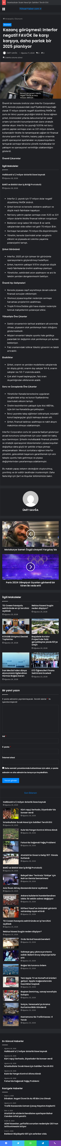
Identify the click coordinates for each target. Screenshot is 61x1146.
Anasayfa (9, 19)
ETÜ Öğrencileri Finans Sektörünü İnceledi (43, 672)
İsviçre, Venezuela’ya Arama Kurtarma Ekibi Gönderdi (35, 1006)
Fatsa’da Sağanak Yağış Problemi (38, 842)
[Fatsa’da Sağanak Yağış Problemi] (11, 846)
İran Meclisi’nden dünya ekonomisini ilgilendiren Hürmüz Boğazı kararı (14, 673)
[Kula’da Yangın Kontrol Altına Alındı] (11, 833)
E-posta (6, 747)
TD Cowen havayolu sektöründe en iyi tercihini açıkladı (15, 608)
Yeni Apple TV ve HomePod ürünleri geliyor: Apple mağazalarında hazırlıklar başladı (38, 981)
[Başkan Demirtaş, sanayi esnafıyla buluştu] (11, 995)
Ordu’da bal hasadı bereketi (35, 939)
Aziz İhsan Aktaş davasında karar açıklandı (25, 888)
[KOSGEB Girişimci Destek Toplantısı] (15, 626)
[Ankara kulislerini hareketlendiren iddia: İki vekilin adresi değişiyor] (11, 899)
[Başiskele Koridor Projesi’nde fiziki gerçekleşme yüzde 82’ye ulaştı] (45, 626)
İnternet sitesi (8, 757)
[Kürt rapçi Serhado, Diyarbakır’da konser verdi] (11, 813)
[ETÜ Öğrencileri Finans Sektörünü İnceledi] (45, 660)
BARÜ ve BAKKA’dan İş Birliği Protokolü (21, 184)
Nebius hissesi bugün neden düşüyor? (42, 607)
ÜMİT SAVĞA (12, 53)
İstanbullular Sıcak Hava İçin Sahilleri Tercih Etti (27, 2)
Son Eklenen (30, 792)
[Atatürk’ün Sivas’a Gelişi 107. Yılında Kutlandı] (11, 859)
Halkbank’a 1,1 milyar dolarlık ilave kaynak (23, 174)
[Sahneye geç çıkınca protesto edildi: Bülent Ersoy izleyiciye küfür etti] (11, 955)
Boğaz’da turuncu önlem (33, 965)
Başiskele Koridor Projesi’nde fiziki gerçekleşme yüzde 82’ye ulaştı (45, 640)
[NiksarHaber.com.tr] (30, 8)
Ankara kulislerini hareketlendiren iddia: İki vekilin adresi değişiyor (38, 897)
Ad (4, 736)
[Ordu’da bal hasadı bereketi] (11, 943)
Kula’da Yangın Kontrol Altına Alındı (39, 829)
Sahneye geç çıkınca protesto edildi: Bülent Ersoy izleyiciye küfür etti (38, 954)
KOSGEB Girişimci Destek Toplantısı (15, 638)
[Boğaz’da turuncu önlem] (11, 969)
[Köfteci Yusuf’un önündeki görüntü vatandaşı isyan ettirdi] (11, 912)
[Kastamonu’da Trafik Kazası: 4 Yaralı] (11, 1020)
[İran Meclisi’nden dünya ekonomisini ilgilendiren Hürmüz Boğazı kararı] (15, 660)
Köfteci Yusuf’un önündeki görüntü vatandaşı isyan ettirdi (39, 910)
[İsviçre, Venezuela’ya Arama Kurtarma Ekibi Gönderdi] (11, 1008)
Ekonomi (18, 19)
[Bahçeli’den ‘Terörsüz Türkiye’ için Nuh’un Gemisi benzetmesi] (11, 879)
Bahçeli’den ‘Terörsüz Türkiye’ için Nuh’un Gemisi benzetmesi (38, 877)
